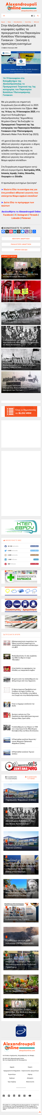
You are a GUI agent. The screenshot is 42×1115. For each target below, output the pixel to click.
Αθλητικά (36, 22)
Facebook (8, 215)
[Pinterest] (24, 1096)
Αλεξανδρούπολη (18, 22)
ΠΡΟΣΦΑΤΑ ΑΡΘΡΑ (12, 634)
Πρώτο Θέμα (28, 22)
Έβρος (9, 22)
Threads (33, 215)
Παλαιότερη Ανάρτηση (21, 244)
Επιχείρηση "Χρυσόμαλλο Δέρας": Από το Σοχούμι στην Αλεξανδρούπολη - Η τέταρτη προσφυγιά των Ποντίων (20, 388)
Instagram (23, 215)
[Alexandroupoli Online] (21, 11)
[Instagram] (19, 1096)
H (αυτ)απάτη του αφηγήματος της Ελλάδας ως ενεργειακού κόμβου (20, 298)
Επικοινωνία (30, 1082)
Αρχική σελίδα (21, 250)
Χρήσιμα (12, 1078)
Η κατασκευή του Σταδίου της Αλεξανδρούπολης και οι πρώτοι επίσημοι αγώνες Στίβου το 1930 (19, 365)
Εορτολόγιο (12, 1074)
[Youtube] (30, 1096)
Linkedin (16, 218)
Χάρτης (30, 1074)
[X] (9, 1096)
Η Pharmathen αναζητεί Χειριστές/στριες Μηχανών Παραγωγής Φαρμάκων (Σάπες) (24, 741)
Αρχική (3, 22)
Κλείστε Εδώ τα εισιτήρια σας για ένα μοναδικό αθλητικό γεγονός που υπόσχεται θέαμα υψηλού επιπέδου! (19, 192)
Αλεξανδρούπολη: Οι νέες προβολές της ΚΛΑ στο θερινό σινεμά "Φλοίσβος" (20, 275)
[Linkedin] (14, 1096)
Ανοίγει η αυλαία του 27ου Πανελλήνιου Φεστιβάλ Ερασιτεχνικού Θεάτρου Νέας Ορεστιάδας (25, 716)
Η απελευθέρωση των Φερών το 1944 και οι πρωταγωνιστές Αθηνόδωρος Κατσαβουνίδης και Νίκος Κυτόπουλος (21, 342)
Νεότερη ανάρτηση (21, 239)
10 (6, 1005)
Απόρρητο (30, 1078)
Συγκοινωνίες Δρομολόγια (30, 1071)
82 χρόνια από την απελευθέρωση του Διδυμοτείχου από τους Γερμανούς (18, 321)
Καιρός (30, 1067)
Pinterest (26, 218)
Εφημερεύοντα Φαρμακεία (12, 1071)
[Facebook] (4, 1096)
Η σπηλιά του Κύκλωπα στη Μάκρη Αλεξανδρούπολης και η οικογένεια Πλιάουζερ (20, 893)
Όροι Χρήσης (12, 1082)
